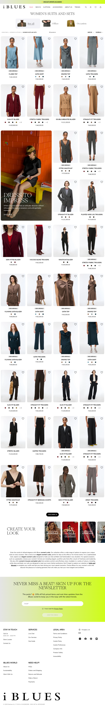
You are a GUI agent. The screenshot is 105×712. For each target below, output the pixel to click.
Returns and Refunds (35, 674)
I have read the (53, 609)
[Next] (21, 53)
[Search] (85, 7)
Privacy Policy (58, 609)
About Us (6, 667)
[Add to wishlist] (23, 38)
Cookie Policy (57, 641)
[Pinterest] (91, 638)
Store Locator (7, 640)
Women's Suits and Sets (30, 32)
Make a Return (33, 678)
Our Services (32, 637)
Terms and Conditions (60, 634)
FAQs (30, 667)
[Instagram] (80, 638)
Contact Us (6, 643)
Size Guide (31, 641)
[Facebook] (85, 638)
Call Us (5, 634)
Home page (5, 32)
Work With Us (8, 674)
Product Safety (58, 653)
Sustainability (7, 670)
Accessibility (57, 656)
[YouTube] (96, 638)
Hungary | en (86, 630)
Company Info (57, 649)
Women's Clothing (15, 32)
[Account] (90, 7)
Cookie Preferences (59, 645)
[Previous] (5, 53)
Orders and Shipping (35, 670)
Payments (31, 682)
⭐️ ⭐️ (53, 2)
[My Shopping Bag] (100, 7)
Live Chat (31, 634)
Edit (79, 633)
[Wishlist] (95, 7)
